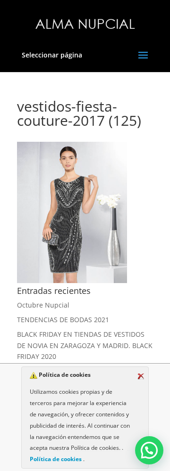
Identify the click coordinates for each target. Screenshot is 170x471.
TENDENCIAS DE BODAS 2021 (63, 319)
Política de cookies (56, 459)
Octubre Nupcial (43, 304)
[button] (149, 450)
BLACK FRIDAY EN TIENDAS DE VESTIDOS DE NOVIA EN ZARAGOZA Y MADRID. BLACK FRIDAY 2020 (85, 345)
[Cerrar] (140, 376)
